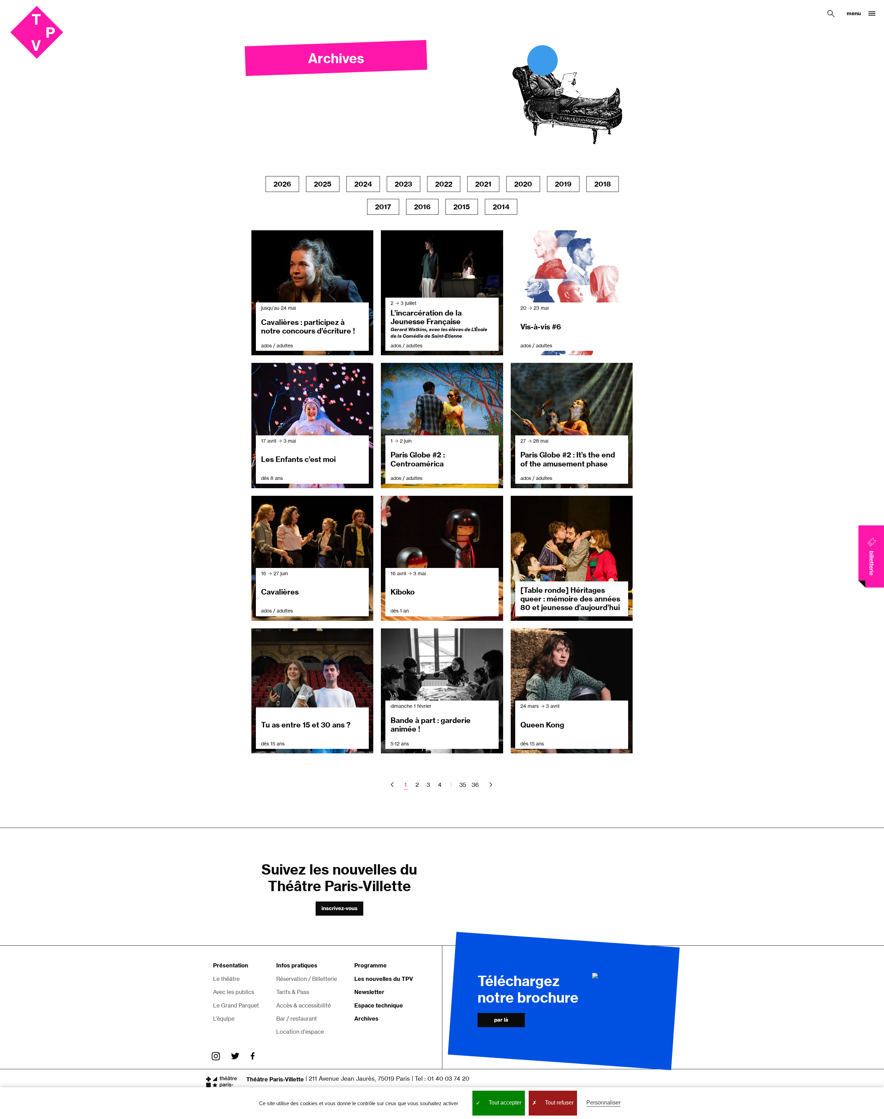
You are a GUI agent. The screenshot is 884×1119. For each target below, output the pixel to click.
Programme (370, 965)
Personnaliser (603, 1103)
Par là (501, 1019)
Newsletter (369, 991)
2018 (602, 184)
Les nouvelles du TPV (383, 978)
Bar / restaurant (296, 1018)
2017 (383, 206)
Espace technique (378, 1005)
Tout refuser (559, 1103)
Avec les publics (233, 991)
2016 (422, 206)
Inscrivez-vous (339, 908)
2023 (403, 184)
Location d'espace (300, 1031)
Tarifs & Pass (292, 991)
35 (462, 784)
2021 (483, 184)
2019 (563, 184)
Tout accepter (504, 1103)
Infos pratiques (296, 965)
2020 (523, 184)
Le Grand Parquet (236, 1005)
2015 (461, 206)
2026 (282, 184)
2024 (363, 184)
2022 (443, 184)
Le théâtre (226, 978)
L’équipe (223, 1018)
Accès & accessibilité (303, 1005)
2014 (501, 206)
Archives (366, 1018)
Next (490, 784)
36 (475, 784)
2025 (323, 184)
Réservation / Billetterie (306, 978)
